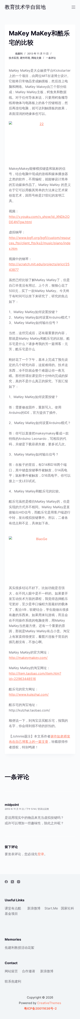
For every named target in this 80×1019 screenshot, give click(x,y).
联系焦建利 (13, 981)
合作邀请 (28, 971)
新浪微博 (33, 908)
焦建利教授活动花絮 (19, 947)
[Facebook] (6, 881)
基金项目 (11, 914)
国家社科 (67, 908)
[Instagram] (18, 881)
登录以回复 (43, 809)
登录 (41, 854)
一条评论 (51, 57)
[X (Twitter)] (12, 881)
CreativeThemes (49, 1003)
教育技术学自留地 (25, 7)
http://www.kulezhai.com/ (29, 694)
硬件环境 (25, 57)
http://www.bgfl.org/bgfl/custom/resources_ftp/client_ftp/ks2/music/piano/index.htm (40, 243)
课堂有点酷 (13, 908)
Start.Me (51, 908)
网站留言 (11, 971)
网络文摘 (36, 57)
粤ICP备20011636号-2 (40, 1008)
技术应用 (14, 57)
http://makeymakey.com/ (28, 658)
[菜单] (73, 7)
